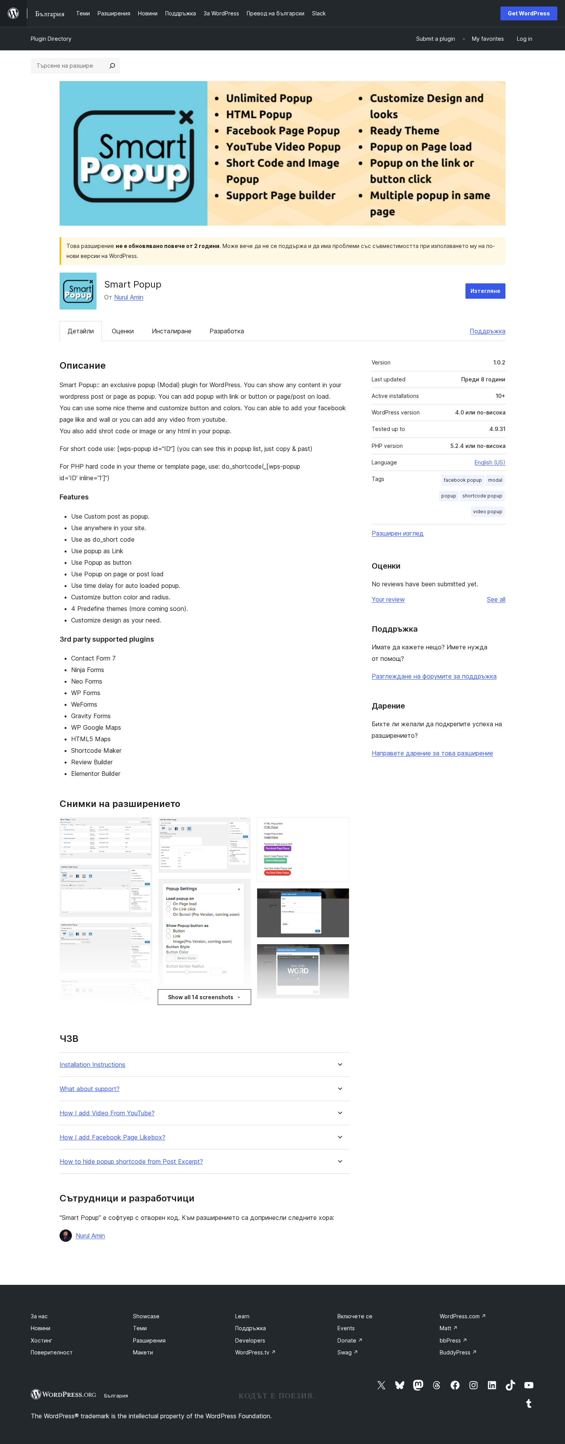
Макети (143, 1352)
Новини (40, 1328)
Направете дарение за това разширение (432, 753)
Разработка (226, 331)
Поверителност (52, 1352)
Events (346, 1328)
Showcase (146, 1316)
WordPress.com (463, 1316)
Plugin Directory (51, 38)
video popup (487, 511)
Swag (347, 1352)
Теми (140, 1328)
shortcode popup (482, 496)
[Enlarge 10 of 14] (339, 828)
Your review (388, 599)
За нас (39, 1316)
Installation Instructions (92, 1064)
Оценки (123, 331)
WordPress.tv (255, 1352)
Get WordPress (529, 13)
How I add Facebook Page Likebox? (112, 1137)
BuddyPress (458, 1352)
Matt (449, 1328)
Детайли (81, 331)
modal (495, 480)
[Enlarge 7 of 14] (240, 889)
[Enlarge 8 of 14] (240, 1009)
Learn (242, 1316)
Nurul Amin (128, 297)
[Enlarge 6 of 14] (240, 828)
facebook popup (463, 480)
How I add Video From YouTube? (107, 1113)
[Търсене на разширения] (112, 65)
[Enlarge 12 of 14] (339, 954)
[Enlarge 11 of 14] (339, 898)
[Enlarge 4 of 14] (142, 989)
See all (496, 599)
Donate (350, 1340)
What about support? (90, 1089)
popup (448, 496)
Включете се (354, 1316)
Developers (250, 1340)
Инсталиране (171, 331)
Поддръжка (487, 331)
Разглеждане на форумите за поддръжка (434, 676)
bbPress (453, 1340)
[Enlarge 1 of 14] (142, 828)
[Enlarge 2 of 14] (142, 875)
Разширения (149, 1340)
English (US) (490, 462)
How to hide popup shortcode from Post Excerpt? (131, 1161)
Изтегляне (485, 291)
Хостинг (41, 1340)
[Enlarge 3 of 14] (142, 933)
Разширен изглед (398, 533)
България (116, 1395)
